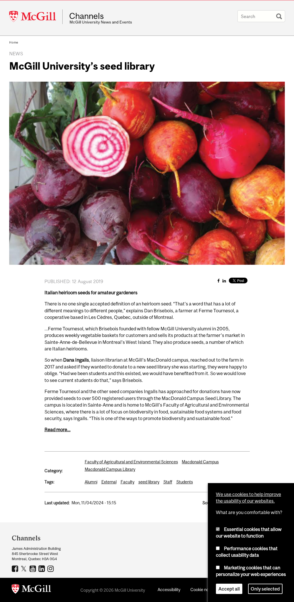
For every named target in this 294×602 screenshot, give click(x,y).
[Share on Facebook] (218, 280)
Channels (86, 16)
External (109, 481)
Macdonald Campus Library (110, 469)
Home (13, 42)
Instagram (51, 568)
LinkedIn (42, 568)
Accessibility (169, 589)
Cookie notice (203, 589)
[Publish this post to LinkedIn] (224, 280)
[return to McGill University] (31, 590)
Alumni (91, 481)
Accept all (229, 588)
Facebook (16, 568)
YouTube (33, 568)
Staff (167, 481)
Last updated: (57, 502)
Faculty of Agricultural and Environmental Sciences (131, 461)
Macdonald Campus (200, 461)
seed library (148, 481)
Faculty (127, 481)
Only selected (265, 588)
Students (184, 481)
